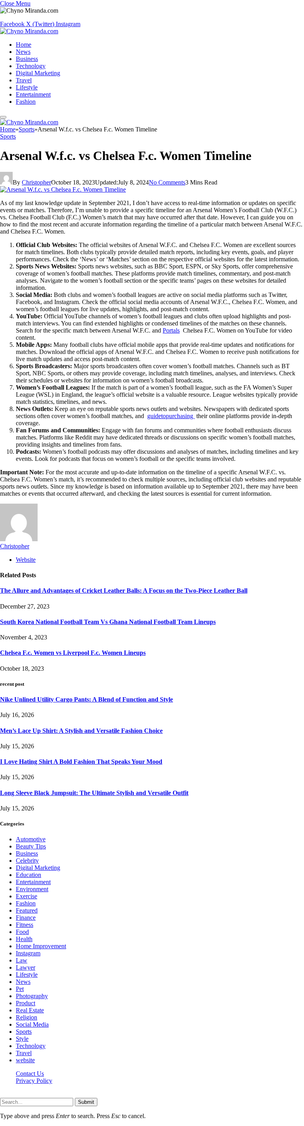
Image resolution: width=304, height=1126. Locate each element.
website (25, 1060)
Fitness (24, 924)
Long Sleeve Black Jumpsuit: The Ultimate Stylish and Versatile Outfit (94, 792)
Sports (8, 136)
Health (24, 939)
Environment (32, 889)
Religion (26, 1017)
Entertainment (33, 94)
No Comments (167, 182)
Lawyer (25, 967)
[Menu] (3, 117)
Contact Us (30, 1073)
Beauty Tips (31, 846)
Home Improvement (41, 946)
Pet (20, 988)
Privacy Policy (34, 1080)
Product (25, 1003)
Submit (86, 1102)
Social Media (32, 1024)
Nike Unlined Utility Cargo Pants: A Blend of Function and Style (86, 699)
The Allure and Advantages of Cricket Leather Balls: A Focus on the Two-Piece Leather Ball (123, 590)
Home (23, 44)
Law (21, 960)
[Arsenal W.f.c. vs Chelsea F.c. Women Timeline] (63, 189)
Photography (32, 996)
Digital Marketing (38, 73)
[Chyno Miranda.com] (29, 31)
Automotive (31, 839)
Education (28, 874)
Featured (27, 910)
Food (22, 931)
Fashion (26, 101)
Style (22, 1038)
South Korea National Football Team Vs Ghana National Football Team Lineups (108, 621)
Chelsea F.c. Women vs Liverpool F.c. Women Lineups (73, 652)
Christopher (36, 182)
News (23, 51)
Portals (171, 330)
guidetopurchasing (171, 416)
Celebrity (27, 860)
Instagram (28, 953)
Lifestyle (27, 87)
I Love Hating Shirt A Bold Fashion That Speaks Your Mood (81, 761)
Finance (26, 917)
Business (27, 58)
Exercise (26, 896)
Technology (31, 66)
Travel (24, 80)
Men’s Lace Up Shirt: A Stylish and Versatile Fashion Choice (81, 730)
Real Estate (30, 1010)
